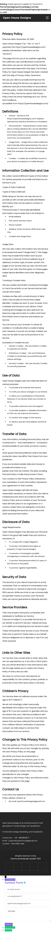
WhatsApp (11, 927)
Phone (9, 930)
